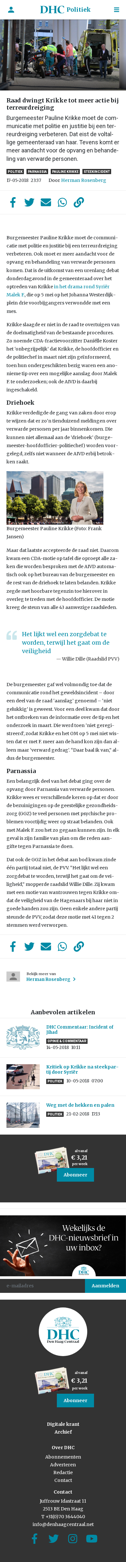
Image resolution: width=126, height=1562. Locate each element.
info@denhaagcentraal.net (63, 1524)
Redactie (63, 1472)
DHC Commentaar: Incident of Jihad (79, 1029)
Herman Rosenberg (83, 180)
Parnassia (37, 171)
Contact (63, 1480)
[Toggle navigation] (117, 10)
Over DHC (63, 1447)
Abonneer (75, 1175)
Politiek (79, 9)
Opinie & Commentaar (66, 1041)
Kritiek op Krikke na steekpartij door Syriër (82, 1069)
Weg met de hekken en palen (80, 1105)
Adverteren (63, 1465)
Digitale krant (63, 1424)
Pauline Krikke (65, 171)
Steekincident (97, 171)
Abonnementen (63, 1457)
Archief (63, 1432)
